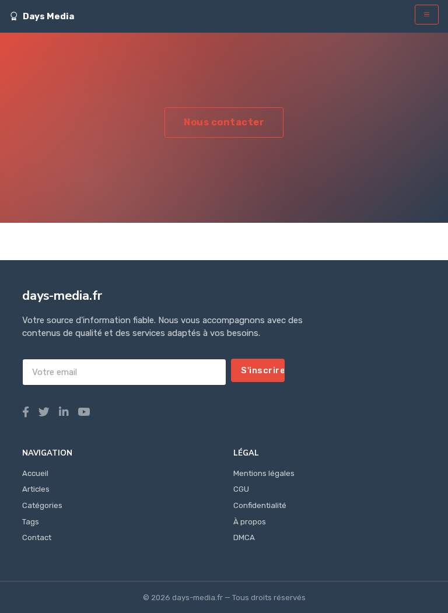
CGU (241, 489)
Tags (30, 521)
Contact (36, 537)
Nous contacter (224, 122)
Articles (36, 489)
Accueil (35, 473)
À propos (249, 521)
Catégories (42, 505)
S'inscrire (263, 370)
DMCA (244, 537)
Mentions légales (264, 473)
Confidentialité (259, 505)
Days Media (48, 16)
